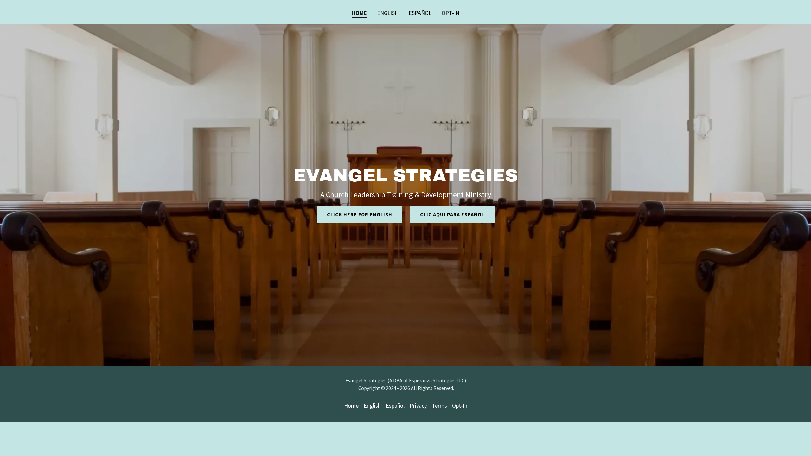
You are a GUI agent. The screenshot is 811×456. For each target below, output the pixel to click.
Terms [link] (439, 405)
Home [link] (359, 12)
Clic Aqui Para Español (452, 214)
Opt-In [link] (450, 12)
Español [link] (420, 12)
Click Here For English (359, 214)
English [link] (388, 12)
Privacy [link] (418, 405)
